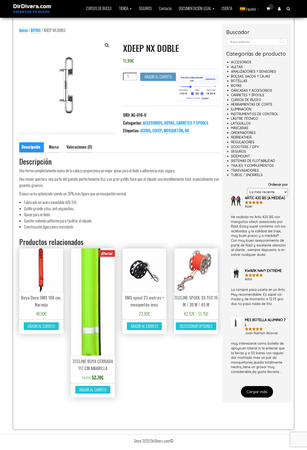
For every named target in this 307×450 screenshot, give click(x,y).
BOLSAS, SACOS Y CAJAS (250, 76)
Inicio (23, 30)
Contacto (165, 8)
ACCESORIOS (152, 123)
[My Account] (279, 8)
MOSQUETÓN (173, 130)
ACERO (145, 130)
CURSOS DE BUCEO (99, 8)
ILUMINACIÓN (241, 109)
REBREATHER (241, 137)
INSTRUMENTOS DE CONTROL (254, 114)
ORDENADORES (243, 133)
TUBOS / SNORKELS (247, 175)
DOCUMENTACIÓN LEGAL (195, 8)
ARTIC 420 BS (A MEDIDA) (265, 198)
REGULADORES (242, 142)
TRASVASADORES (245, 170)
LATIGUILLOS (241, 123)
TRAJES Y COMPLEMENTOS (252, 165)
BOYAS (36, 30)
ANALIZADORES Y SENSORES (253, 71)
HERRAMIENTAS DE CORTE (251, 104)
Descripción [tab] (31, 147)
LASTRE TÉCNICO (244, 118)
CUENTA (227, 8)
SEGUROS (145, 8)
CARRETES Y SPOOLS (192, 123)
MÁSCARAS (239, 128)
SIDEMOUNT (240, 156)
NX (187, 130)
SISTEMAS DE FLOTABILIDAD (253, 161)
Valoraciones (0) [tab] (79, 147)
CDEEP (157, 130)
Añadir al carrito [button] (41, 326)
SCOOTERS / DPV (245, 147)
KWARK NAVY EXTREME (263, 271)
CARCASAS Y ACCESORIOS (251, 90)
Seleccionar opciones (196, 326)
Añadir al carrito (158, 77)
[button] (107, 45)
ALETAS (237, 67)
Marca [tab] (54, 147)
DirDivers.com (32, 6)
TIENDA (124, 8)
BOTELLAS (239, 81)
